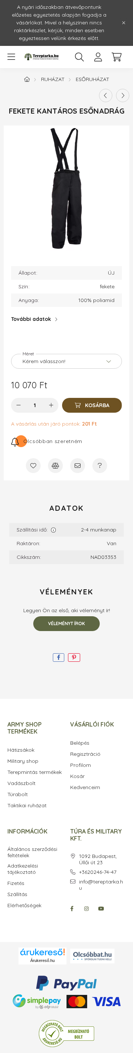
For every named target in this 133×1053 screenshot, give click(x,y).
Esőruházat (92, 79)
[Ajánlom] (77, 465)
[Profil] (98, 57)
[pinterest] (74, 657)
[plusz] (51, 405)
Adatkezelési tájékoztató (22, 869)
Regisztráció (85, 754)
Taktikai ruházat (27, 805)
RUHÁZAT (53, 79)
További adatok (31, 319)
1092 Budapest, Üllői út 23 (98, 859)
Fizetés (15, 883)
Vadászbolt (21, 783)
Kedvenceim (85, 787)
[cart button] (116, 57)
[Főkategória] (27, 79)
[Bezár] (123, 22)
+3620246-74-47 (97, 872)
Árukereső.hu (42, 960)
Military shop (22, 761)
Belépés (79, 743)
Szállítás (17, 894)
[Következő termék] (122, 95)
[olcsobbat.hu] (92, 955)
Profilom (80, 765)
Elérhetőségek (24, 905)
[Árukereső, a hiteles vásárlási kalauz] (66, 1033)
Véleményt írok (66, 623)
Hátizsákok (20, 750)
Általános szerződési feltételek (32, 852)
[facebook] (58, 657)
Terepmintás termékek (34, 772)
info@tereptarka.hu (101, 885)
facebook (71, 908)
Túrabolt (17, 794)
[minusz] (18, 405)
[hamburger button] (11, 57)
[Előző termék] (105, 95)
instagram (86, 908)
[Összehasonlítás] (55, 465)
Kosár (77, 776)
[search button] (79, 57)
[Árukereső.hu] (42, 952)
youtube (101, 908)
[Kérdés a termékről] (99, 465)
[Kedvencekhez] (33, 465)
